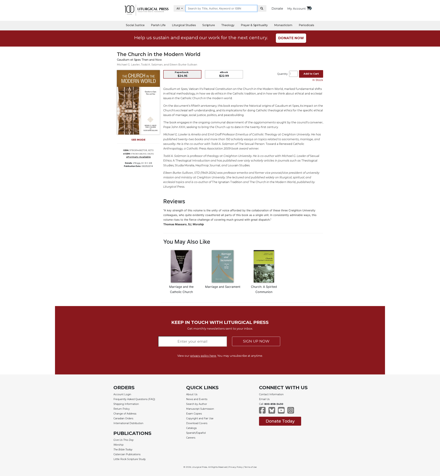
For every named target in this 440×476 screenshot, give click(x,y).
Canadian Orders (123, 418)
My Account (296, 8)
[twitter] (271, 412)
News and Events (196, 399)
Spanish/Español (196, 432)
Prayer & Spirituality (254, 25)
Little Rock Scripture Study (129, 459)
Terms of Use (250, 467)
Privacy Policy (236, 467)
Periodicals (306, 25)
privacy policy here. (203, 355)
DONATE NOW (291, 38)
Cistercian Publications (126, 454)
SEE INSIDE (138, 139)
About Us (191, 394)
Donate (277, 8)
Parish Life (158, 25)
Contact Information (271, 394)
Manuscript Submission (200, 408)
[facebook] (262, 412)
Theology (227, 25)
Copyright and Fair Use (199, 418)
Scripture (208, 25)
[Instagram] (290, 412)
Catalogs (191, 428)
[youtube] (281, 412)
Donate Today (280, 421)
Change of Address (124, 413)
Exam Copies (194, 413)
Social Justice (135, 25)
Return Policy (121, 408)
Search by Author (196, 404)
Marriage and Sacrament (222, 287)
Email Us (264, 399)
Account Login (122, 394)
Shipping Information (126, 404)
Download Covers (196, 423)
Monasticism (283, 25)
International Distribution (128, 423)
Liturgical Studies (184, 25)
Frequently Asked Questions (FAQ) (134, 399)
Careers (190, 437)
